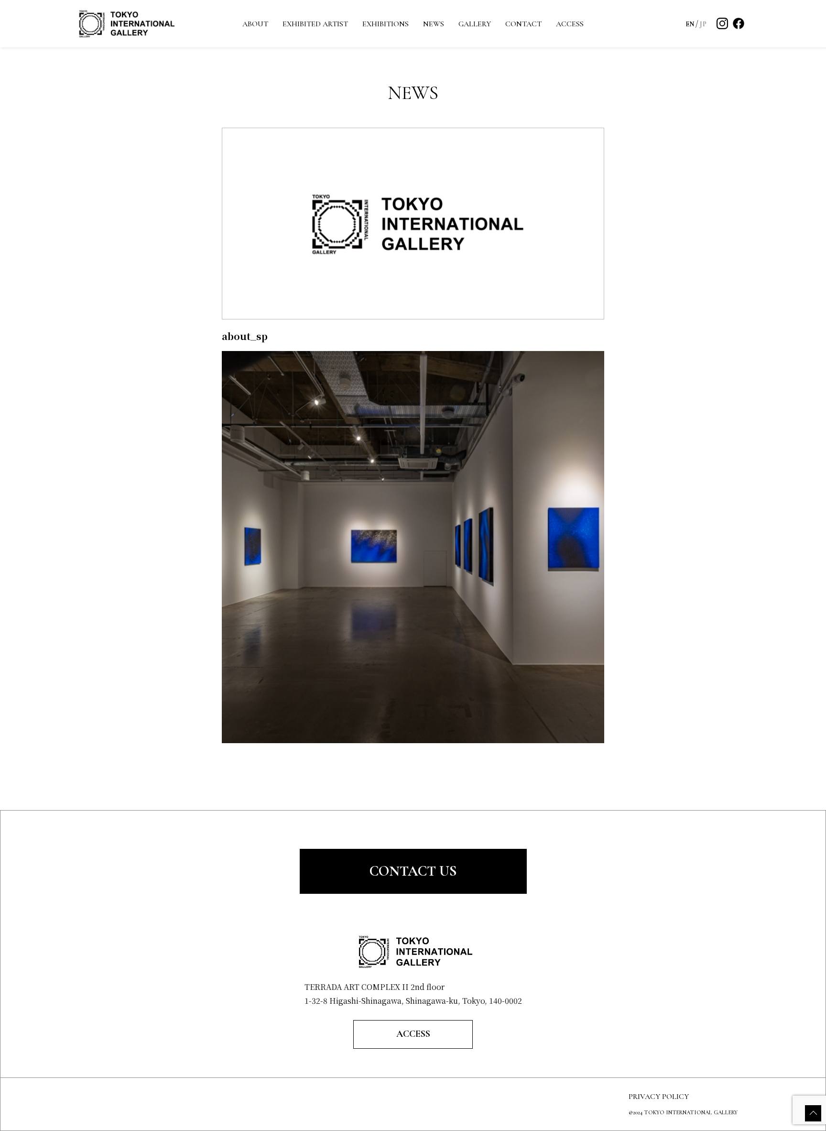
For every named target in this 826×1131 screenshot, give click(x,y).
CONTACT (523, 24)
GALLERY (474, 24)
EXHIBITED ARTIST (315, 24)
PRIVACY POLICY (659, 1096)
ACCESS (570, 24)
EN (690, 24)
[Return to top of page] (813, 1113)
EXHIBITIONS (385, 24)
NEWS (433, 24)
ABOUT (255, 24)
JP (703, 24)
